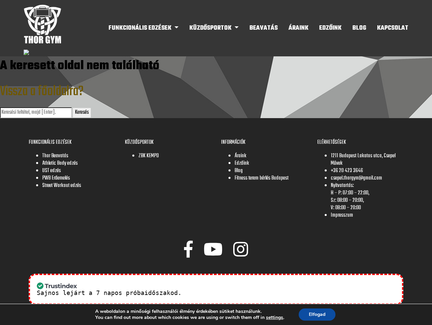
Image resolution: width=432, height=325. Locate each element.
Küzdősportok (211, 28)
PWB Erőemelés (56, 178)
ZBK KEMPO (148, 156)
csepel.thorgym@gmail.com (356, 178)
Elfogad (317, 314)
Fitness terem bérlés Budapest (262, 178)
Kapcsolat (392, 28)
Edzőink (330, 28)
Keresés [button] (82, 112)
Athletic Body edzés (60, 163)
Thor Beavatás (55, 156)
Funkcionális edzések (141, 28)
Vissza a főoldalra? (42, 91)
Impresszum (342, 215)
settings (274, 318)
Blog (359, 28)
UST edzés (51, 170)
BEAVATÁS (263, 28)
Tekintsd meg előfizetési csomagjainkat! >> (263, 292)
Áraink (298, 28)
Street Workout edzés (61, 185)
